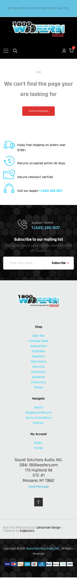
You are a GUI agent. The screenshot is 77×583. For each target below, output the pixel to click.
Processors (38, 382)
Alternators (39, 361)
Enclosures (38, 372)
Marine (38, 387)
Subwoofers (38, 346)
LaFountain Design (48, 528)
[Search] (15, 50)
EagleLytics (27, 531)
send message (38, 487)
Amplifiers (39, 351)
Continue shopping (38, 111)
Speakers (38, 356)
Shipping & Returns (38, 412)
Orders (38, 443)
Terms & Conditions (38, 418)
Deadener (38, 377)
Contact (38, 423)
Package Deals (38, 341)
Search (38, 407)
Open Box (38, 335)
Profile (38, 448)
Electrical (38, 366)
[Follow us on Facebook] (38, 502)
